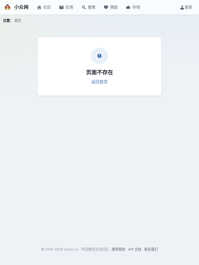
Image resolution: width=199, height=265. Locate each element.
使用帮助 (118, 249)
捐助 (114, 7)
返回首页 (99, 81)
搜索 (92, 7)
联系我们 (151, 249)
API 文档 (134, 249)
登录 (188, 7)
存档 (136, 7)
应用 (69, 7)
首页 (17, 20)
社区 (47, 7)
